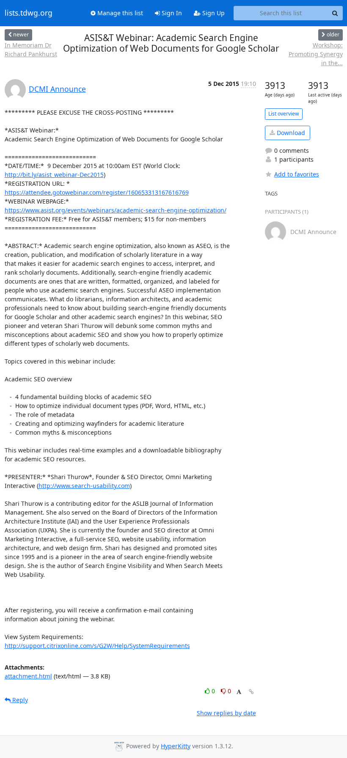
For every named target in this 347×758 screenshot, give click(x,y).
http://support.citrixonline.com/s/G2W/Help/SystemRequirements (97, 646)
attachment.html (28, 676)
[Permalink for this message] (251, 691)
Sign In (171, 13)
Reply (19, 700)
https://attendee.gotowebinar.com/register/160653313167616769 (97, 192)
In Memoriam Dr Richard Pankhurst (31, 49)
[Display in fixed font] (239, 692)
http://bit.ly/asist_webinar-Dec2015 (54, 175)
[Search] (335, 13)
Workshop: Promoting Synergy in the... (316, 54)
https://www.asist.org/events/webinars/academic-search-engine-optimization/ (115, 210)
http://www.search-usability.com (84, 486)
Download (290, 133)
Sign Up (213, 13)
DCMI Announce (57, 89)
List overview (283, 113)
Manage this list (119, 13)
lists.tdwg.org (28, 13)
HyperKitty (175, 746)
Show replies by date (226, 713)
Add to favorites (296, 174)
